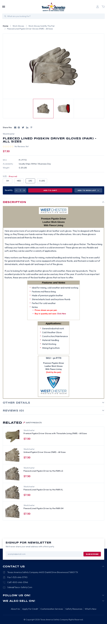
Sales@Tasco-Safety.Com (19, 587)
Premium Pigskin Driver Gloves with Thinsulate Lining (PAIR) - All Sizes (55, 433)
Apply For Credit (30, 608)
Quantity (9, 190)
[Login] (97, 6)
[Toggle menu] (3, 6)
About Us (15, 608)
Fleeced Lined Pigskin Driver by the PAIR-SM (43, 508)
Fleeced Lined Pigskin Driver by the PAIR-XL (43, 489)
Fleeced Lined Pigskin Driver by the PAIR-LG (43, 471)
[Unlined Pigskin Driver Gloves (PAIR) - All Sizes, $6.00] (12, 455)
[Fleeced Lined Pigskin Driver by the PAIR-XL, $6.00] (12, 492)
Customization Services (51, 608)
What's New (90, 608)
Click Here (61, 314)
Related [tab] (22, 423)
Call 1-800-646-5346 (17, 582)
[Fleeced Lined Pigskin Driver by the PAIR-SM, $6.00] (12, 511)
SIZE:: (10, 176)
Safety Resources (73, 608)
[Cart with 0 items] (103, 6)
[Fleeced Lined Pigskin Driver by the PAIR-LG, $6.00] (12, 474)
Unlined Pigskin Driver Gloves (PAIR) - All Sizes (45, 452)
